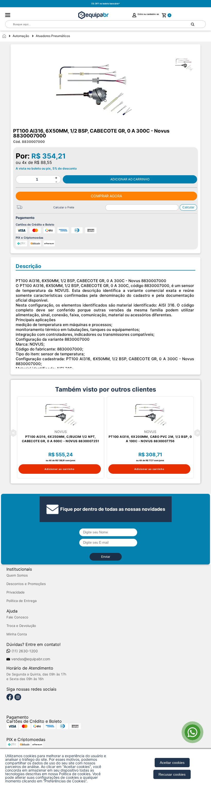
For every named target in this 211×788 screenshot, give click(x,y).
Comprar (130, 179)
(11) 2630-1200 (25, 651)
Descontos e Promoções (26, 584)
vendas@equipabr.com (30, 659)
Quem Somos (17, 575)
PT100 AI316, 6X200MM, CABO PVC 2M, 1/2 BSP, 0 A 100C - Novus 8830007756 (150, 439)
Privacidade (15, 592)
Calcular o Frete (63, 207)
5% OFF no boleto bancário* (105, 4)
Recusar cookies (172, 774)
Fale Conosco (17, 617)
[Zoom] (186, 64)
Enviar (105, 557)
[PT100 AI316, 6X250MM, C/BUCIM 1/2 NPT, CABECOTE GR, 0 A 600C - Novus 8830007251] (60, 413)
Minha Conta (16, 634)
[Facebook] (9, 697)
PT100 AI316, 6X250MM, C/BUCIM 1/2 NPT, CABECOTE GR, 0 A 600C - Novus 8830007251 (60, 439)
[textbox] (92, 24)
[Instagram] (17, 697)
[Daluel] (93, 15)
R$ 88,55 (43, 162)
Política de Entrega (21, 600)
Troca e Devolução (21, 625)
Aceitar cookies (172, 763)
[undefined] (94, 87)
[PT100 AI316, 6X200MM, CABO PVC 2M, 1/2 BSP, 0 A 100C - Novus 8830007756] (150, 413)
